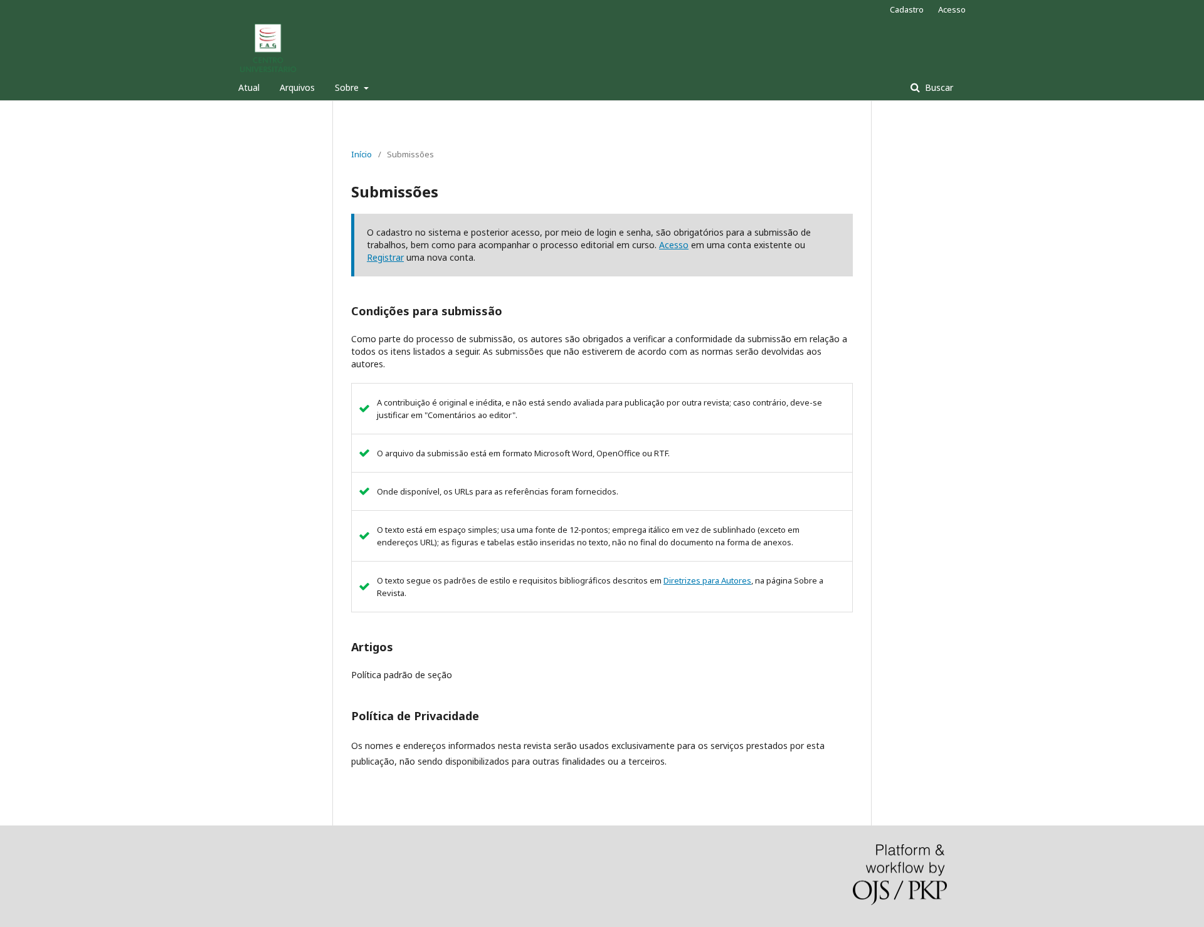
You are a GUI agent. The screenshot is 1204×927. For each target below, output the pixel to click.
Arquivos (297, 87)
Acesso (952, 9)
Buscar (937, 87)
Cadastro (907, 9)
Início (361, 154)
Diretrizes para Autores (707, 580)
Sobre (348, 87)
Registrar (385, 257)
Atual (249, 87)
